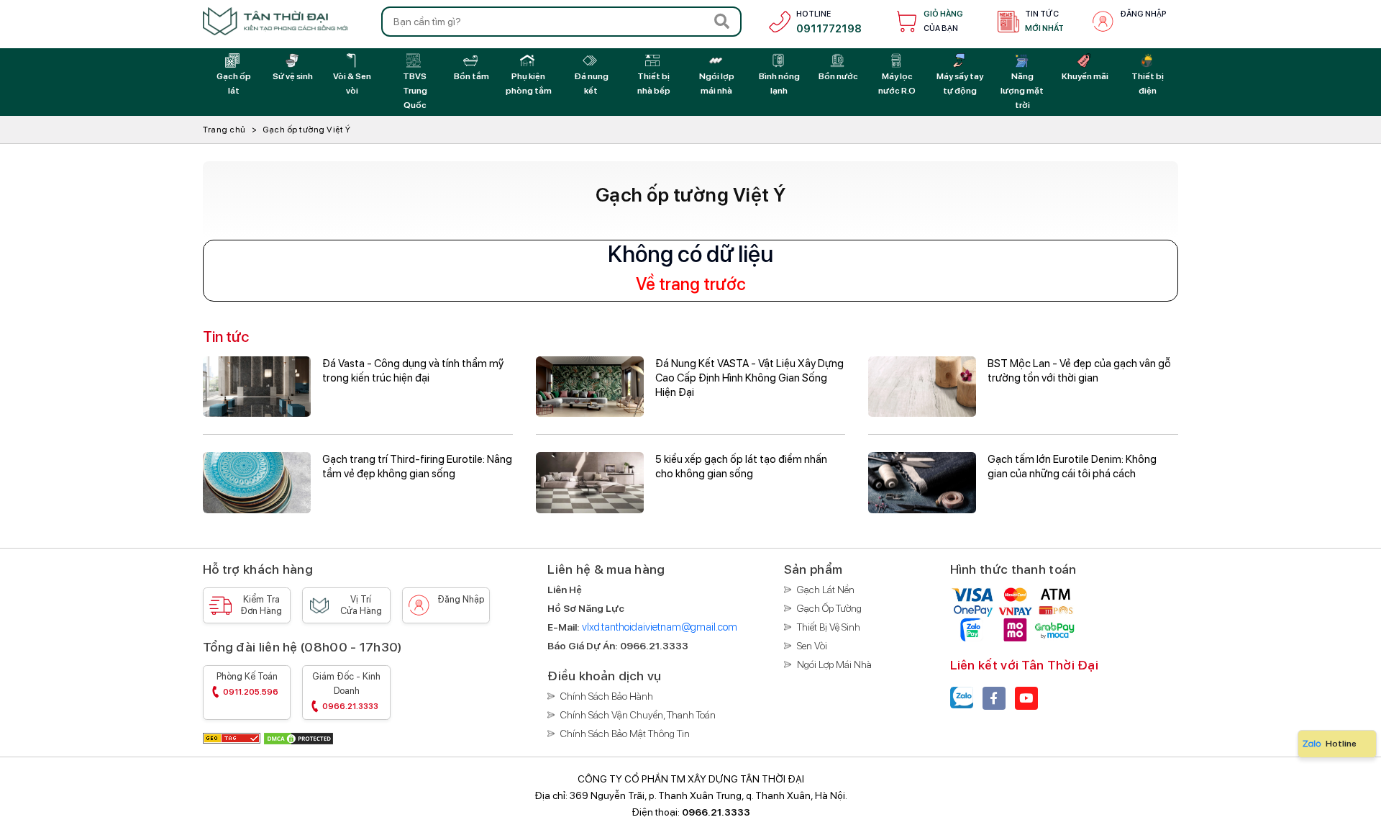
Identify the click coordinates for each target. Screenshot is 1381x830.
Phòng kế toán (247, 684)
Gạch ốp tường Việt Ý (306, 130)
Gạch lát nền (825, 589)
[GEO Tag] (233, 737)
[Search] (722, 21)
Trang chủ (224, 130)
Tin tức (1044, 21)
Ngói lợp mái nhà (834, 664)
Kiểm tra (261, 605)
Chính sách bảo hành (606, 696)
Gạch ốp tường (829, 608)
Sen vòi (812, 645)
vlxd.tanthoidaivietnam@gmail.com (659, 627)
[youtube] (1026, 698)
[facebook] (994, 698)
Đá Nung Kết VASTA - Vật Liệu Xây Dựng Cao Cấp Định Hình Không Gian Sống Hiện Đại (749, 378)
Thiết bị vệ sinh (828, 627)
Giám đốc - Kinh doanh (346, 691)
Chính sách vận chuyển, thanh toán (638, 715)
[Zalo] (961, 698)
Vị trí (361, 605)
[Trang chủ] (275, 21)
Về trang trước (691, 284)
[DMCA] (298, 737)
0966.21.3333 (716, 812)
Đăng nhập (1143, 14)
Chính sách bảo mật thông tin (625, 733)
